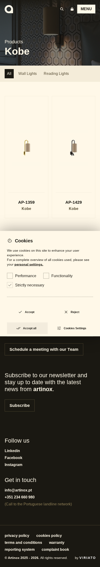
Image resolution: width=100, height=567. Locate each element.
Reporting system (20, 549)
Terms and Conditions (23, 543)
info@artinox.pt (18, 490)
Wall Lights (27, 74)
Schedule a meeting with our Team (44, 349)
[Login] (72, 9)
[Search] (62, 9)
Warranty (56, 543)
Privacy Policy (17, 536)
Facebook (13, 458)
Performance (25, 276)
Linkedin (12, 451)
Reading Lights (56, 74)
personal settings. (28, 264)
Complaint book (55, 549)
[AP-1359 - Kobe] (26, 157)
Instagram (13, 465)
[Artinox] (9, 9)
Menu (86, 9)
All (9, 74)
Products (14, 41)
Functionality (62, 276)
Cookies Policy (49, 536)
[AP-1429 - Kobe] (73, 157)
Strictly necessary (29, 285)
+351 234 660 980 (20, 497)
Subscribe (20, 405)
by (77, 558)
